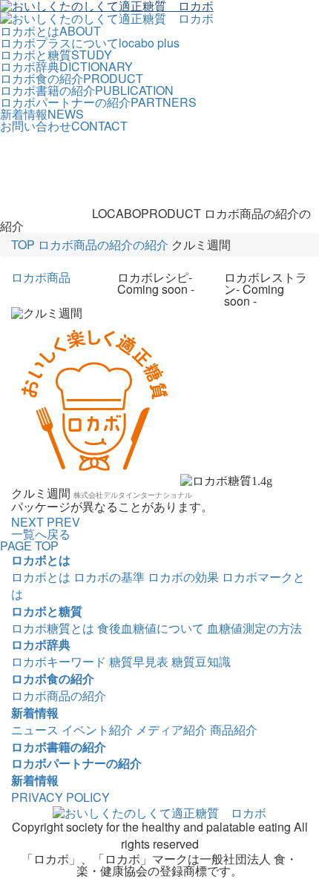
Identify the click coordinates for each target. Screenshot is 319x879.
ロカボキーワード (58, 661)
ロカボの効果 (183, 576)
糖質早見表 (138, 661)
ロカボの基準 (109, 576)
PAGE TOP (29, 545)
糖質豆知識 (201, 661)
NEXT (27, 521)
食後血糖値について (150, 627)
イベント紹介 (97, 729)
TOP (23, 244)
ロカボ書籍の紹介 (58, 746)
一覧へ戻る (40, 533)
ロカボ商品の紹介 (58, 695)
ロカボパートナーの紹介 (76, 762)
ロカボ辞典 (40, 644)
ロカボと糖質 (46, 610)
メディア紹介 (171, 729)
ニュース (35, 729)
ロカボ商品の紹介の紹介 (103, 244)
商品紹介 (233, 729)
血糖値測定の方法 (254, 627)
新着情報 (35, 712)
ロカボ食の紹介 (52, 678)
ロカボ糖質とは (52, 627)
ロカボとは (40, 559)
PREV (63, 521)
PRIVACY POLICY (60, 797)
